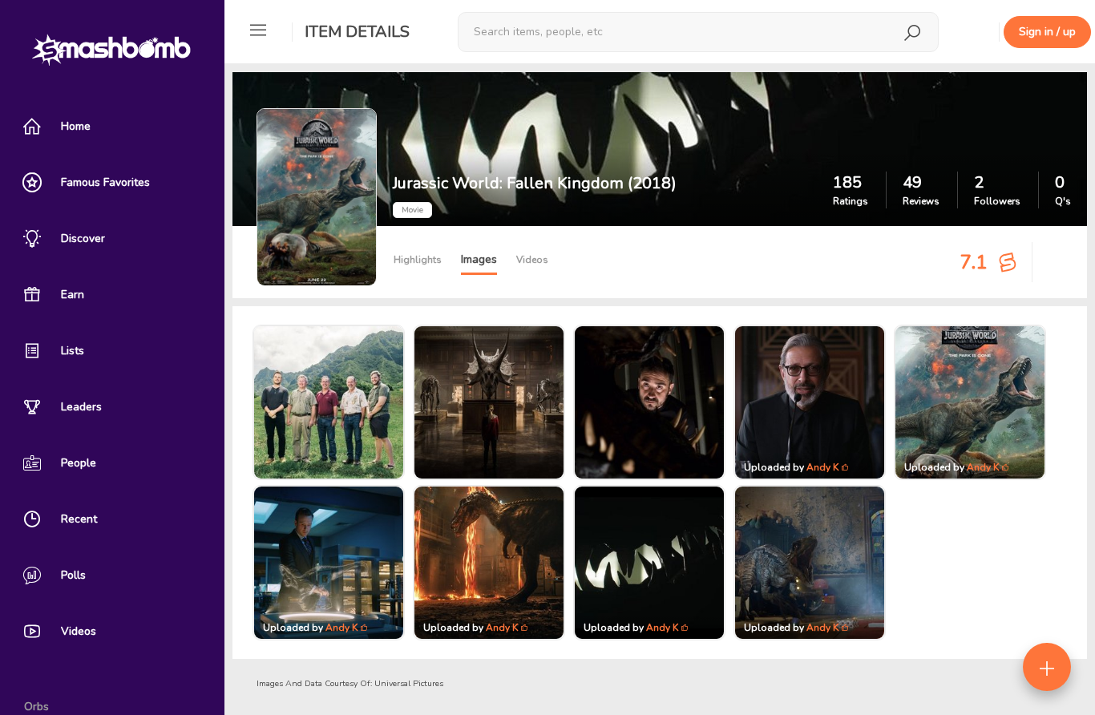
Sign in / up (1047, 31)
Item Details (357, 31)
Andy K (822, 467)
